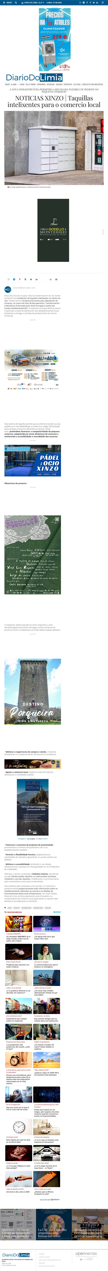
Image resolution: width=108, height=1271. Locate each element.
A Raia (22, 84)
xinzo (9, 908)
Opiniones (41, 84)
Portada (41, 1254)
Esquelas (42, 1263)
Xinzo (7, 84)
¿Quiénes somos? (44, 1257)
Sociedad (51, 84)
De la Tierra (31, 84)
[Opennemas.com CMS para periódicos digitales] (86, 1256)
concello (16, 908)
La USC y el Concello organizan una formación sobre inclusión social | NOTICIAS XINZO (52, 1236)
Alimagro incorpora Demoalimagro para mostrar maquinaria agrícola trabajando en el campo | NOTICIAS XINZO (89, 1237)
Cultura (76, 84)
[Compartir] (80, 2)
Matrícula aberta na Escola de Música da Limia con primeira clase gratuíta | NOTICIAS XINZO (16, 1236)
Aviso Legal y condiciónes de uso (50, 1260)
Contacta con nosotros (92, 84)
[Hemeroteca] (102, 2)
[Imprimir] (50, 279)
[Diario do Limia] (34, 77)
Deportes (68, 84)
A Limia (14, 84)
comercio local (38, 908)
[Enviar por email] (56, 279)
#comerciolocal (26, 908)
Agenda (59, 84)
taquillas (48, 908)
